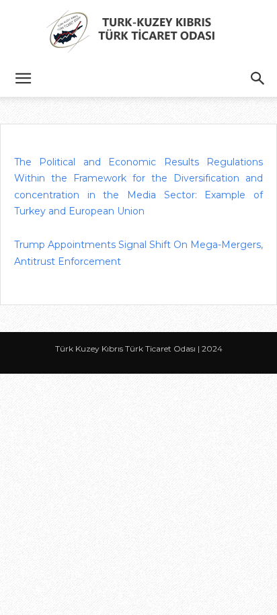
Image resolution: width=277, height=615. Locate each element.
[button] (22, 78)
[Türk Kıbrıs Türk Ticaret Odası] (138, 30)
